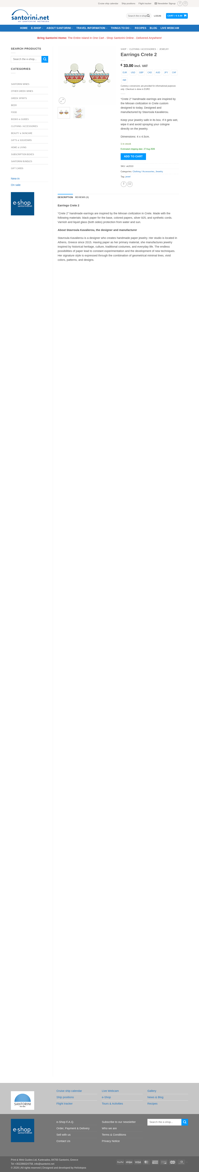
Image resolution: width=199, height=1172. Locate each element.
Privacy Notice (111, 1141)
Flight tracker (145, 3)
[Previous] (63, 75)
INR (124, 80)
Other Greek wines (22, 91)
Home (24, 28)
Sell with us (63, 1134)
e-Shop (36, 28)
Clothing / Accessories (24, 126)
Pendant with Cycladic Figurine (118, 926)
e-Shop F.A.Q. (65, 1122)
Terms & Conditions (114, 1134)
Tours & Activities (112, 1103)
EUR (125, 72)
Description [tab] (65, 197)
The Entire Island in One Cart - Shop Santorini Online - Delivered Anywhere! (99, 37)
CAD (150, 72)
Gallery (151, 1090)
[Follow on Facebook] (179, 3)
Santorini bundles (21, 161)
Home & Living (18, 147)
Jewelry (164, 49)
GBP (141, 72)
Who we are (109, 1128)
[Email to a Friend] (130, 184)
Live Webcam (170, 28)
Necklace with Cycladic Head (118, 1058)
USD (133, 72)
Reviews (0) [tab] (82, 197)
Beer (14, 105)
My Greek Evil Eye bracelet (118, 529)
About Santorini (58, 28)
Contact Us (63, 1141)
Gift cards (17, 168)
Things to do (120, 28)
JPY (166, 72)
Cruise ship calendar (108, 3)
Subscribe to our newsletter (119, 1122)
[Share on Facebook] (123, 184)
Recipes (140, 28)
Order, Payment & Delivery (73, 1128)
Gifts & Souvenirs (21, 140)
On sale (16, 185)
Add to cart (133, 156)
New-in (15, 178)
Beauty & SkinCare (21, 133)
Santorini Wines (20, 84)
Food (14, 112)
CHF (174, 72)
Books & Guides (20, 119)
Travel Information (90, 28)
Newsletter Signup (167, 3)
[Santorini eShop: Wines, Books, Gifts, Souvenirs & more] (34, 16)
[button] (157, 16)
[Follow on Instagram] (185, 3)
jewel (127, 176)
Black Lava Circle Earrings (118, 661)
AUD (158, 72)
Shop (123, 49)
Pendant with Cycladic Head (118, 793)
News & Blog (155, 1097)
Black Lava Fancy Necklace (118, 396)
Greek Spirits (19, 98)
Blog (153, 28)
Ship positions (128, 3)
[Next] (111, 75)
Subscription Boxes (22, 154)
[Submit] (148, 16)
